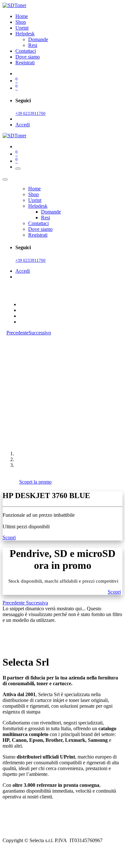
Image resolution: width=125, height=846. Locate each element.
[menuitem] (21, 16)
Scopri (9, 537)
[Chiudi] (5, 179)
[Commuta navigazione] (18, 168)
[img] (14, 602)
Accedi (22, 124)
